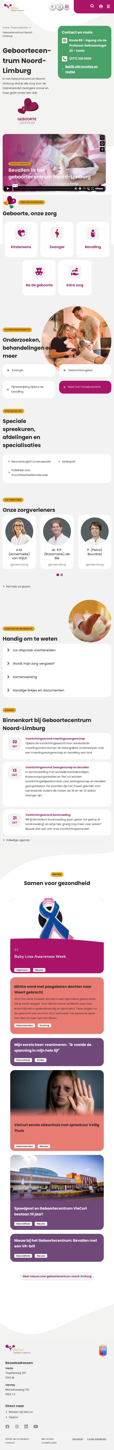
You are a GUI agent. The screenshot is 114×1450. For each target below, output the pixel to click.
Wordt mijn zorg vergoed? (34, 663)
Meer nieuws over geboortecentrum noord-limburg (57, 1276)
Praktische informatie (19, 629)
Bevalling (93, 247)
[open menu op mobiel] (108, 6)
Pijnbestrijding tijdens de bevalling (27, 389)
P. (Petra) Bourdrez (94, 552)
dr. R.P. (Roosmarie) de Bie (57, 554)
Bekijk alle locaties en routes (81, 69)
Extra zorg (74, 285)
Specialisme (12, 20)
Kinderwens (21, 247)
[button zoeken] (92, 6)
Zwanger (57, 247)
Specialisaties (13, 411)
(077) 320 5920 (80, 58)
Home (6, 27)
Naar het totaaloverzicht (84, 387)
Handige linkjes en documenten (38, 690)
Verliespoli (68, 461)
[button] (57, 574)
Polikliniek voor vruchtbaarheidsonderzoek (29, 472)
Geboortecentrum (31, 202)
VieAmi (13, 1417)
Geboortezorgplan (80, 370)
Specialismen (20, 27)
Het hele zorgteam (18, 586)
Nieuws (57, 874)
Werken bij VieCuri (21, 1412)
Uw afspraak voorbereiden (34, 650)
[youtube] (35, 1426)
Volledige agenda (18, 840)
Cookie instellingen (96, 1439)
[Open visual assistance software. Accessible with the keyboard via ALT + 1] (52, 7)
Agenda (9, 710)
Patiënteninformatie (17, 330)
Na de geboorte (39, 285)
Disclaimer (77, 1439)
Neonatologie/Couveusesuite (31, 461)
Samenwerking (25, 677)
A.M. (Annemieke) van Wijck (19, 554)
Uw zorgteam (13, 500)
